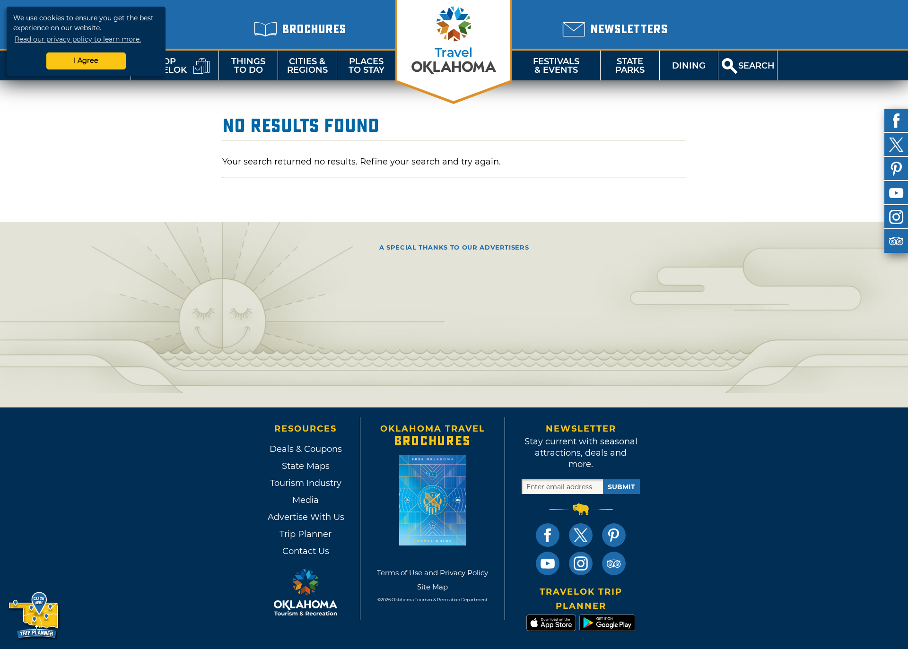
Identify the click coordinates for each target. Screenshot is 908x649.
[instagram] (896, 217)
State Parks (630, 65)
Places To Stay (366, 65)
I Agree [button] (86, 60)
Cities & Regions (307, 65)
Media (305, 500)
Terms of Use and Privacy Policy (432, 572)
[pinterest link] (614, 535)
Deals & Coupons (306, 449)
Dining (689, 66)
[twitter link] (581, 535)
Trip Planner (305, 534)
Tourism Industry (305, 483)
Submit (621, 487)
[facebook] (896, 120)
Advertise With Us (305, 517)
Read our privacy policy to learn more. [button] (78, 39)
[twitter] (896, 144)
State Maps (306, 466)
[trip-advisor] (896, 241)
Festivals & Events (556, 65)
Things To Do (248, 65)
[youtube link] (547, 563)
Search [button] (756, 66)
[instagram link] (581, 563)
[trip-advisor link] (614, 563)
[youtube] (896, 193)
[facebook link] (547, 535)
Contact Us (305, 551)
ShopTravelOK (163, 65)
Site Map (432, 586)
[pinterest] (896, 169)
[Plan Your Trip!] (34, 615)
